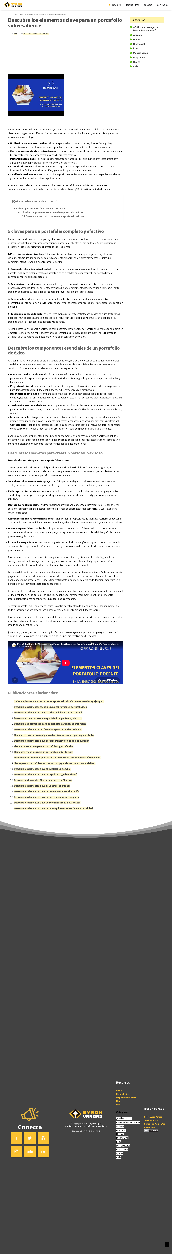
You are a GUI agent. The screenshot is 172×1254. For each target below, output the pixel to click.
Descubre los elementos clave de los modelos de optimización (46, 791)
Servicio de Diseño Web (154, 1124)
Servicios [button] (116, 5)
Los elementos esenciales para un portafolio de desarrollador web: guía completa (57, 757)
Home (16, 15)
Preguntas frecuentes (126, 1098)
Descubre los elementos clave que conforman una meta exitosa (47, 802)
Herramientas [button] (132, 5)
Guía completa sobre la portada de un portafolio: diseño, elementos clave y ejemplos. (59, 701)
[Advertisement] (65, 54)
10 (95, 1131)
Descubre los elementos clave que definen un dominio (42, 769)
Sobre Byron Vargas (153, 1117)
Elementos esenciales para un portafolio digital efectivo (43, 746)
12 (99, 1131)
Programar (122, 1149)
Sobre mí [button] (148, 5)
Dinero (120, 1134)
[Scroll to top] (167, 1244)
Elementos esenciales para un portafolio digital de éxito (43, 752)
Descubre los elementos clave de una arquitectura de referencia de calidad (53, 808)
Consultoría (149, 1127)
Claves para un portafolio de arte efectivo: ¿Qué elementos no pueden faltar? (54, 763)
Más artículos (123, 1145)
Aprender (121, 1130)
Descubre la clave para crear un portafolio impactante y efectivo (48, 718)
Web (118, 1105)
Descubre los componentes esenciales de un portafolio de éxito (50, 212)
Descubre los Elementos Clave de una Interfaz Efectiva (43, 780)
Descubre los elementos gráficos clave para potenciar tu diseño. (48, 729)
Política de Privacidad (95, 1126)
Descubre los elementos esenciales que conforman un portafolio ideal (50, 707)
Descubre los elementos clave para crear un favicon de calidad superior (51, 740)
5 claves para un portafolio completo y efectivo (41, 208)
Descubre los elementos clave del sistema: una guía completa (46, 797)
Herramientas (122, 1094)
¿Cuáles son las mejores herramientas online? (128, 1122)
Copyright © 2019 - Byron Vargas (87, 1124)
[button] (16, 1138)
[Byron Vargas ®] (13, 5)
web (21, 15)
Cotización (162, 5)
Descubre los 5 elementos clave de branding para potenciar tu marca (50, 723)
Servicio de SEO (151, 1120)
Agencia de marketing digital (36, 33)
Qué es (119, 1153)
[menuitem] (116, 5)
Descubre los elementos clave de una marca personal (42, 785)
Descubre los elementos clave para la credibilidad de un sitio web (48, 712)
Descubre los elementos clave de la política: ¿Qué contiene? (45, 774)
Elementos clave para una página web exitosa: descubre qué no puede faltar (54, 735)
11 (97, 1131)
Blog (118, 1101)
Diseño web (122, 1137)
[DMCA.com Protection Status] (151, 1131)
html (118, 1141)
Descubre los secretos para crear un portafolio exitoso (55, 216)
